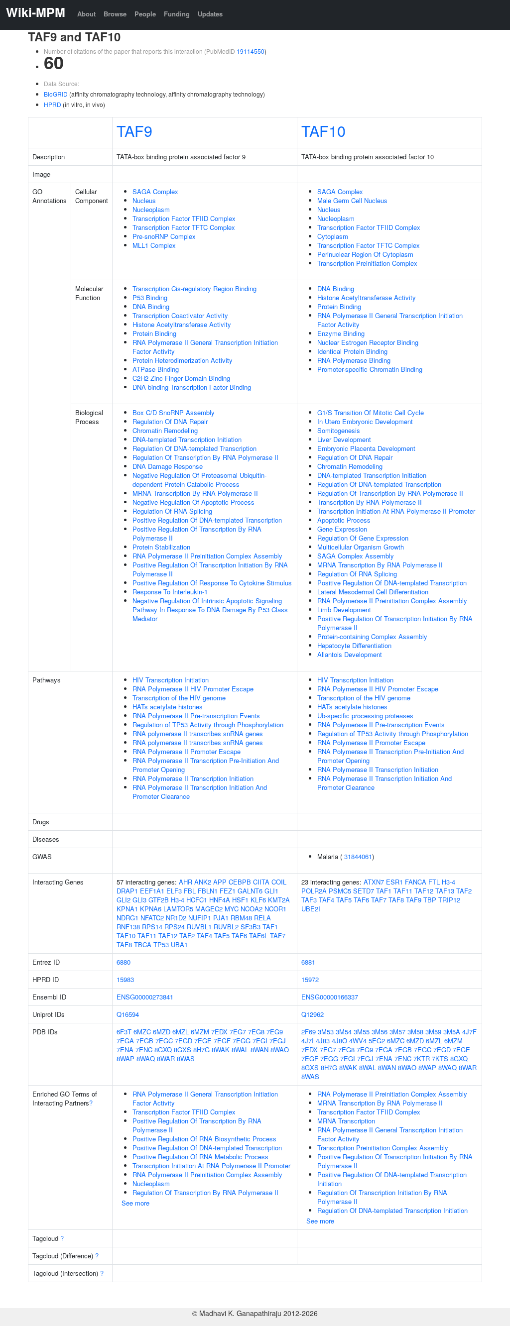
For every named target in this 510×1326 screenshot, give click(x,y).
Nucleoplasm (151, 209)
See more (135, 1203)
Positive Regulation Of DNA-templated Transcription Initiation (392, 1179)
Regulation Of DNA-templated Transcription (194, 448)
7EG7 (238, 1031)
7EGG (242, 1040)
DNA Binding (150, 306)
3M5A (451, 1031)
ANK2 (202, 881)
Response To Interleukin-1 (170, 591)
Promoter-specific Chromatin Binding (369, 369)
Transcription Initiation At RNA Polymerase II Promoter (396, 511)
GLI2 (123, 899)
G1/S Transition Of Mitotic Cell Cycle (370, 412)
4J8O (339, 1040)
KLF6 (258, 899)
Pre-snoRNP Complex (164, 236)
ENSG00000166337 (329, 996)
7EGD (183, 1040)
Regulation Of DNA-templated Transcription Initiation (392, 1210)
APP (220, 881)
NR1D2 (176, 917)
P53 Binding (149, 297)
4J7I (307, 1040)
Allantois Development (349, 654)
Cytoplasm (332, 236)
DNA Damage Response (167, 466)
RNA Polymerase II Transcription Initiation (193, 778)
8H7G (201, 1049)
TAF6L (258, 935)
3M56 (379, 1031)
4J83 (323, 1040)
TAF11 (146, 935)
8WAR (166, 1058)
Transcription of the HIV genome (179, 697)
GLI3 (139, 899)
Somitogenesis (338, 430)
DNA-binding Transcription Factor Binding (191, 387)
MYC (232, 908)
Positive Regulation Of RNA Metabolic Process (200, 1156)
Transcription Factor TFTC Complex (183, 227)
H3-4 (177, 899)
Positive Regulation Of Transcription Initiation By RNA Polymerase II (210, 569)
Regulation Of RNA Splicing (172, 511)
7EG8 (256, 1031)
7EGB (144, 1040)
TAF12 (167, 935)
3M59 (433, 1031)
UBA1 (179, 944)
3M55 (362, 1031)
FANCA (415, 881)
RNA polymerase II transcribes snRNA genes (197, 733)
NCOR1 (275, 908)
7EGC (164, 1040)
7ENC (143, 1049)
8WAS (186, 1058)
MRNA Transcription (346, 1120)
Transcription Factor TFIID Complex (184, 218)
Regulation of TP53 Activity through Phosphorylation (207, 724)
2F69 (308, 1031)
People (145, 13)
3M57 (397, 1031)
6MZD (161, 1031)
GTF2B (158, 899)
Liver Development (344, 439)
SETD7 (363, 890)
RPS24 (174, 926)
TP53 (161, 944)
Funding (177, 13)
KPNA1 (127, 908)
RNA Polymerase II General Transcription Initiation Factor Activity (205, 346)
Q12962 (312, 1014)
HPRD (52, 104)
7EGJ (277, 1040)
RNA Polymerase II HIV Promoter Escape (193, 688)
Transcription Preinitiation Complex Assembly (382, 1147)
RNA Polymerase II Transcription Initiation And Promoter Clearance (199, 791)
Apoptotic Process (344, 520)
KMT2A (279, 899)
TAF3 (309, 899)
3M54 (344, 1031)
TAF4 (204, 935)
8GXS (182, 1049)
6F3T (124, 1031)
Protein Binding (154, 333)
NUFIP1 (199, 917)
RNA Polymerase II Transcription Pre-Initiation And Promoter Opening (205, 765)
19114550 (250, 51)
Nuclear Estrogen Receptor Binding (367, 342)
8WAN (259, 1049)
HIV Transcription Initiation (170, 679)
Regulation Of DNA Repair (170, 421)
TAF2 (187, 935)
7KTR (421, 1058)
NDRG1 (127, 917)
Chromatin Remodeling (165, 430)
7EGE (203, 1040)
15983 (125, 979)
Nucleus (144, 200)
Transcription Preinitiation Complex (367, 263)
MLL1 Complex (154, 245)
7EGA (125, 1040)
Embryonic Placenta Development (366, 448)
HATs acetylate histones (167, 706)
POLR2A (314, 890)
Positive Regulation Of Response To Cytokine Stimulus (212, 582)
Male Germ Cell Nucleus (352, 200)
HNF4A (219, 899)
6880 (123, 962)
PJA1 (221, 917)
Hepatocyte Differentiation (354, 645)
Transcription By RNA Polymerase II (369, 502)
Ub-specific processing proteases (365, 715)
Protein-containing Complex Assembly (372, 636)
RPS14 (152, 926)
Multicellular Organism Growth (360, 547)
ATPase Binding (155, 369)
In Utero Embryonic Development (365, 421)
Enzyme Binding (341, 333)
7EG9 (274, 1031)
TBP (429, 899)
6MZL (180, 1031)
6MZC (142, 1031)
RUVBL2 (226, 926)
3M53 (326, 1031)
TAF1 (270, 926)
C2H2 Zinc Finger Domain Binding (181, 378)
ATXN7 (374, 881)
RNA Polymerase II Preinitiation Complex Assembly (207, 555)
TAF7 (277, 935)
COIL (278, 881)
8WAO (279, 1049)
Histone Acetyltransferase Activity (181, 324)
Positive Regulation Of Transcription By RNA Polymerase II (196, 533)
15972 (310, 979)
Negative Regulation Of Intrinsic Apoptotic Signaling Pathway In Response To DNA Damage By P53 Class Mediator (210, 609)
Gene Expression (342, 529)
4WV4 (358, 1040)
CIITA (261, 881)
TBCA (142, 944)
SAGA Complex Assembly (355, 555)
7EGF (222, 1040)
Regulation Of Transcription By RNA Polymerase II (205, 457)
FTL (434, 881)
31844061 (358, 856)
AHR (185, 881)
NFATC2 (152, 917)
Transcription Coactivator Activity (180, 315)
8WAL (240, 1049)
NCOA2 (251, 908)
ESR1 (394, 881)
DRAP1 (127, 890)
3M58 (415, 1031)
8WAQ (145, 1058)
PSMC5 (340, 890)
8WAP (125, 1058)
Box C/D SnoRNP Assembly (173, 412)
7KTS (440, 1058)
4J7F (469, 1031)
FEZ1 (228, 890)
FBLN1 (208, 890)
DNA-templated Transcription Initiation (187, 439)
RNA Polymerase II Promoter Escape (186, 751)
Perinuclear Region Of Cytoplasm (365, 254)
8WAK (221, 1049)
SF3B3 (250, 926)
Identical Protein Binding (352, 351)
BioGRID (56, 94)
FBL (190, 890)
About (86, 13)
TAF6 (239, 935)
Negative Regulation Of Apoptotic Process (193, 502)
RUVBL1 (199, 926)
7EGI (260, 1040)
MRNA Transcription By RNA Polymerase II (195, 493)
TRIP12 (449, 899)
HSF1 (240, 899)
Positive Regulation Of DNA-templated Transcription (207, 520)
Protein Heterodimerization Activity (182, 360)
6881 (308, 962)
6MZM (200, 1031)
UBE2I (310, 908)
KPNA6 (150, 908)
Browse (115, 13)
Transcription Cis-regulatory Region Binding (194, 288)
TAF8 (124, 944)
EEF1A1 (152, 890)
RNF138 (128, 926)
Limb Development (344, 609)
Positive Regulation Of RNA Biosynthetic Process (204, 1138)
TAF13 (444, 890)
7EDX (219, 1031)
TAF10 (323, 130)
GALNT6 (250, 890)
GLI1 (271, 890)
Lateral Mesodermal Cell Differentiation (372, 591)
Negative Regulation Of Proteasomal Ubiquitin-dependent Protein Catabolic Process (199, 479)
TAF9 (134, 130)
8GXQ (163, 1049)
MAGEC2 (209, 908)
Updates (210, 13)
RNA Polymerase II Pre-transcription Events (196, 715)
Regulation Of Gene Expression (362, 538)
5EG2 (377, 1040)
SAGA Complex (155, 191)
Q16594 (128, 1014)
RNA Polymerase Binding (353, 360)
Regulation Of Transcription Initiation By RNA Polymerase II (382, 1197)
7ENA (125, 1049)
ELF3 (174, 890)
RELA (262, 917)
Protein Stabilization (161, 547)
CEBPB (240, 881)
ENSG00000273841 (145, 996)
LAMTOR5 (178, 908)
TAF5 (222, 935)
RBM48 (241, 917)
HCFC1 (196, 899)
